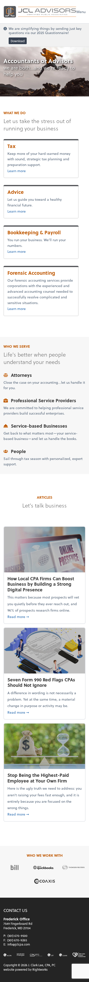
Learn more (24, 170)
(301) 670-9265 (17, 940)
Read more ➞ (44, 616)
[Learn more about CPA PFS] (35, 954)
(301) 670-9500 (17, 935)
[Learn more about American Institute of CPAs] (7, 954)
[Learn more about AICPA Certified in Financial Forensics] (50, 954)
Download (18, 40)
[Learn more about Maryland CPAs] (20, 954)
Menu (81, 11)
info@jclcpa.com (18, 944)
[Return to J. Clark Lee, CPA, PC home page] (39, 11)
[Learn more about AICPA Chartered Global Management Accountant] (63, 954)
